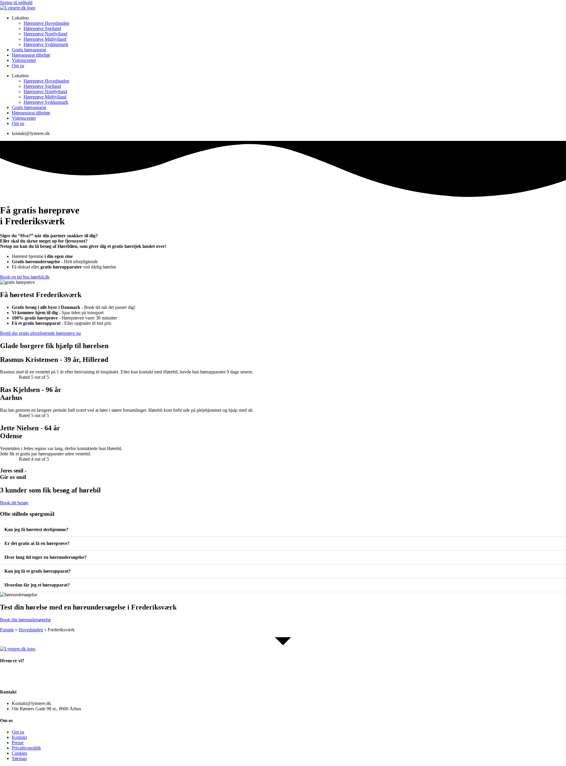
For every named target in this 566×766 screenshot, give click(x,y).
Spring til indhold (16, 2)
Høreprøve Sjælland (42, 28)
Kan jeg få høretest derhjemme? (36, 529)
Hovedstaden (31, 629)
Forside (7, 629)
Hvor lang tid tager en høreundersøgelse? (45, 557)
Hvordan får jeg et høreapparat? (37, 584)
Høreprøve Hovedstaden (46, 23)
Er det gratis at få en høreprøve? (37, 543)
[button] (283, 530)
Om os (18, 65)
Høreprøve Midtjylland (45, 39)
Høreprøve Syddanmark (46, 44)
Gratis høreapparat (29, 49)
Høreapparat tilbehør (31, 54)
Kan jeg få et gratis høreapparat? (37, 571)
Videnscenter (24, 60)
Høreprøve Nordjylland (45, 33)
